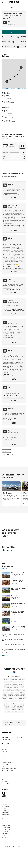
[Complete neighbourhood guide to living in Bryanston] (6, 605)
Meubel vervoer (6, 837)
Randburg (20, 703)
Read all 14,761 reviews (8, 455)
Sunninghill (7, 712)
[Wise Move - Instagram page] (8, 744)
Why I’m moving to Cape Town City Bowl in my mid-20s (18, 573)
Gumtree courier (6, 829)
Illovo (16, 692)
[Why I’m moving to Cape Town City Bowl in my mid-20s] (6, 575)
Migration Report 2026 (9, 768)
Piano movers (5, 833)
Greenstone (21, 690)
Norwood (14, 701)
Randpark (7, 706)
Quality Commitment (7, 760)
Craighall (7, 684)
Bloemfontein (5, 814)
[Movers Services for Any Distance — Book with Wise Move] (14, 2)
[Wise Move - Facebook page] (2, 744)
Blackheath (21, 679)
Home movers (5, 821)
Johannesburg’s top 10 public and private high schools (18, 612)
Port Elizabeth (5, 812)
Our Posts (4, 755)
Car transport (5, 816)
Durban (4, 808)
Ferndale (21, 687)
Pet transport (5, 831)
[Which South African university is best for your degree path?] (6, 628)
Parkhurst (7, 703)
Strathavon (20, 709)
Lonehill (17, 695)
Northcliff (7, 701)
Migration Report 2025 (7, 770)
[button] (21, 67)
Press (3, 766)
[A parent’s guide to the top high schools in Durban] (6, 621)
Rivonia (13, 706)
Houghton (6, 692)
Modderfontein (13, 698)
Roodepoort (20, 706)
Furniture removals (6, 823)
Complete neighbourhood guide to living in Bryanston (18, 604)
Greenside (13, 690)
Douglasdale (14, 684)
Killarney (22, 692)
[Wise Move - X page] (5, 744)
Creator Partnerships (7, 773)
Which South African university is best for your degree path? (18, 627)
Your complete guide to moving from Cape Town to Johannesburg (18, 597)
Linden (4, 695)
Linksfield (10, 695)
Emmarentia (8, 687)
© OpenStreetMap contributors (20, 88)
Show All (5, 568)
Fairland (15, 687)
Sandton (14, 709)
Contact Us (5, 764)
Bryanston (21, 682)
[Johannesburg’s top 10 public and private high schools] (6, 613)
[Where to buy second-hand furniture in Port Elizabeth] (6, 583)
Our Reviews (5, 753)
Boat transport (5, 835)
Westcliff (14, 712)
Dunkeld (21, 684)
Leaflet (8, 88)
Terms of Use (5, 781)
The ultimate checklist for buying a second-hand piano (13, 634)
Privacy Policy (5, 783)
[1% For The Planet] (14, 794)
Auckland (6, 679)
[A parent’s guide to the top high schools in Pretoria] (6, 590)
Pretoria (4, 810)
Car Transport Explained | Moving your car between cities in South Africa (13, 650)
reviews (12, 146)
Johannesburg (5, 806)
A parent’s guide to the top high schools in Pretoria (18, 589)
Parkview (14, 703)
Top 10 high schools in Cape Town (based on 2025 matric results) (13, 645)
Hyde (12, 692)
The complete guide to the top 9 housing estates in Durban (13, 640)
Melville (23, 695)
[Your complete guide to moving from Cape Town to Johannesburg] (6, 598)
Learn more (6, 503)
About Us (4, 751)
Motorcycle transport (7, 819)
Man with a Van (6, 825)
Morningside (22, 698)
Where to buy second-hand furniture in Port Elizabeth (17, 581)
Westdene (21, 712)
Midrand (5, 698)
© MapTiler (13, 88)
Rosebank (7, 709)
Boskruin (14, 682)
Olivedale (21, 701)
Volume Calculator (6, 762)
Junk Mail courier (6, 827)
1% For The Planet (6, 758)
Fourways (6, 690)
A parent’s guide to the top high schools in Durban (18, 619)
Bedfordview (14, 679)
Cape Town (4, 804)
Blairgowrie (7, 682)
